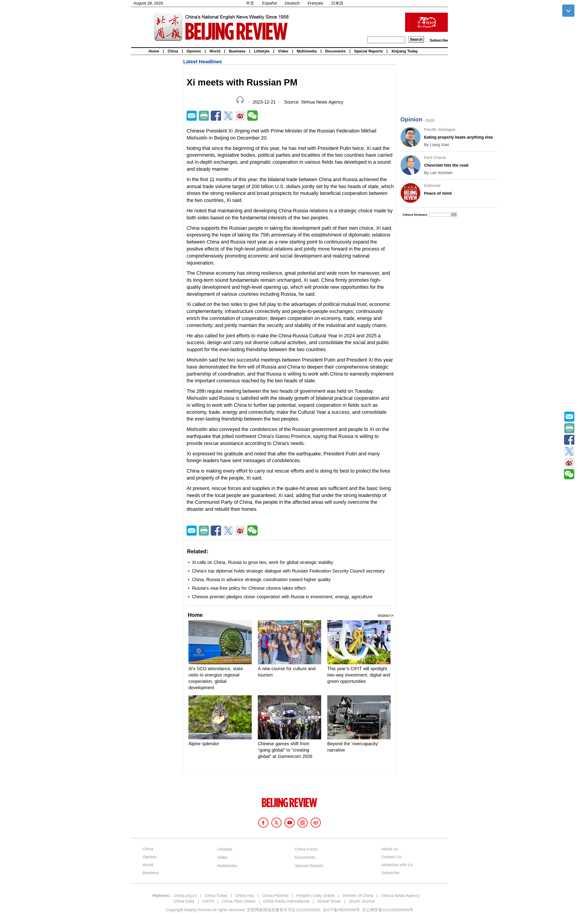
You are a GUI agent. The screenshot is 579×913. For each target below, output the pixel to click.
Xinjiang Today (404, 51)
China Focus (306, 849)
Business (237, 51)
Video (283, 51)
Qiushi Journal (362, 901)
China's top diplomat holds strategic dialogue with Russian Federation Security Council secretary (288, 570)
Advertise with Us (397, 865)
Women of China (358, 895)
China (173, 51)
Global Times (329, 901)
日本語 (337, 3)
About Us (389, 849)
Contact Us (391, 857)
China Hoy (244, 895)
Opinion (194, 51)
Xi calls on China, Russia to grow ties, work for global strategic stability (262, 562)
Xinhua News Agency (400, 895)
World (214, 51)
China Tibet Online (238, 901)
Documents (335, 51)
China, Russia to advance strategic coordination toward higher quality (261, 579)
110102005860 (395, 910)
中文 (250, 3)
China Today (216, 895)
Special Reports (368, 51)
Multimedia (307, 51)
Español (269, 3)
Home (154, 51)
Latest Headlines (202, 61)
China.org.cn (185, 895)
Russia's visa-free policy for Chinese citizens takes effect (249, 588)
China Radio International (286, 901)
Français (315, 3)
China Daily (184, 901)
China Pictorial (275, 895)
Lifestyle (261, 51)
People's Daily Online (315, 895)
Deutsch (292, 3)
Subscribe (439, 40)
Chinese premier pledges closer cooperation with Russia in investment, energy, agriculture (282, 596)
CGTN (208, 901)
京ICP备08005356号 (341, 910)
